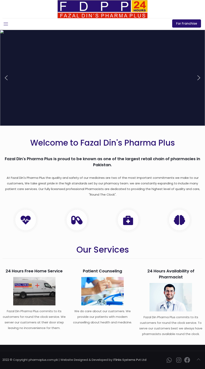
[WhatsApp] (169, 361)
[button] (6, 78)
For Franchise (186, 23)
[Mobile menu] (5, 24)
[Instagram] (179, 361)
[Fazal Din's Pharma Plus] (102, 9)
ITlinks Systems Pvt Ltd (129, 360)
